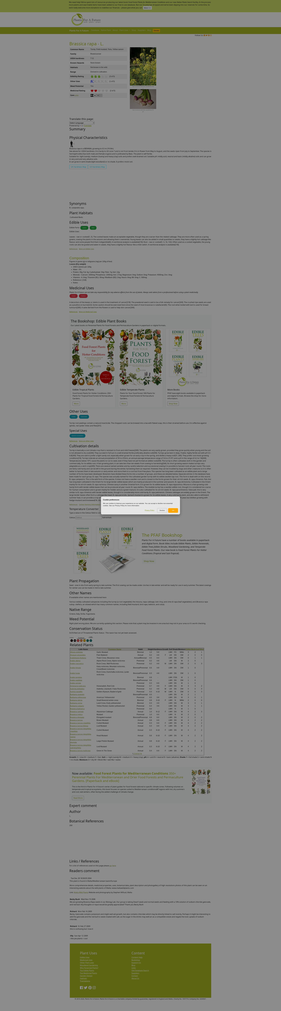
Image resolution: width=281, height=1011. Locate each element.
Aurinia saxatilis (76, 692)
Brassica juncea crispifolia (80, 723)
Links (133, 968)
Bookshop (135, 960)
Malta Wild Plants (81, 892)
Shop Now (173, 403)
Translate (87, 125)
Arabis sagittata (76, 680)
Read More (78, 798)
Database (95, 30)
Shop (134, 30)
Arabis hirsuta (75, 668)
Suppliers (142, 30)
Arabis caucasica (76, 664)
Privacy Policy (149, 510)
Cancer (73, 296)
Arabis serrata (75, 683)
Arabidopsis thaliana (78, 658)
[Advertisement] (201, 84)
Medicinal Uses (86, 960)
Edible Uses (84, 957)
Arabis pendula (76, 677)
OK (173, 510)
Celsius (72, 517)
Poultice (83, 296)
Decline (162, 510)
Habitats (83, 978)
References (73, 249)
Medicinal (195, 649)
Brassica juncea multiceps (80, 751)
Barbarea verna (76, 703)
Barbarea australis (77, 694)
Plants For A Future (79, 30)
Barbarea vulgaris (77, 706)
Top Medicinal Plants (88, 973)
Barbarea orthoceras (78, 697)
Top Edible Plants (87, 970)
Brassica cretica (76, 714)
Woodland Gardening (89, 965)
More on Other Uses (86, 441)
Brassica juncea (76, 720)
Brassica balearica (77, 709)
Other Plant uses (87, 962)
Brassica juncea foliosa (79, 726)
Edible (188, 649)
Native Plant (106, 30)
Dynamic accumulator (77, 435)
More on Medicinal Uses (88, 312)
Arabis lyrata (75, 673)
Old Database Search (140, 970)
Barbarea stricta (76, 700)
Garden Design (86, 976)
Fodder (73, 416)
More (76, 403)
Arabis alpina (75, 661)
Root (93, 228)
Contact (134, 976)
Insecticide (84, 416)
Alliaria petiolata (76, 652)
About (115, 30)
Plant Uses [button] (124, 30)
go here (113, 865)
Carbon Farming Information (89, 504)
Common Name (114, 649)
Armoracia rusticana (78, 686)
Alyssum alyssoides (78, 655)
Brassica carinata (77, 712)
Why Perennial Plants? (89, 968)
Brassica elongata (77, 717)
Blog (149, 30)
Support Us (136, 962)
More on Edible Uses (86, 249)
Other (201, 649)
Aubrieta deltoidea (77, 689)
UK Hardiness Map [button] (78, 167)
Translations (85, 981)
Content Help (136, 957)
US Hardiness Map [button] (97, 167)
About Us (135, 978)
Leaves (84, 228)
